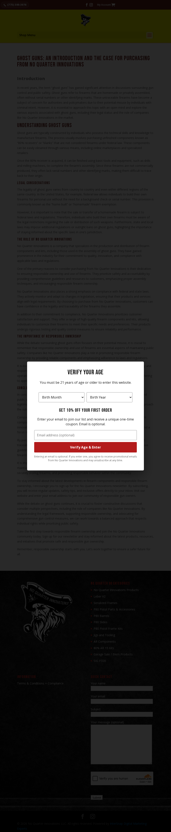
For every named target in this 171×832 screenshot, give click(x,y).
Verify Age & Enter (85, 447)
